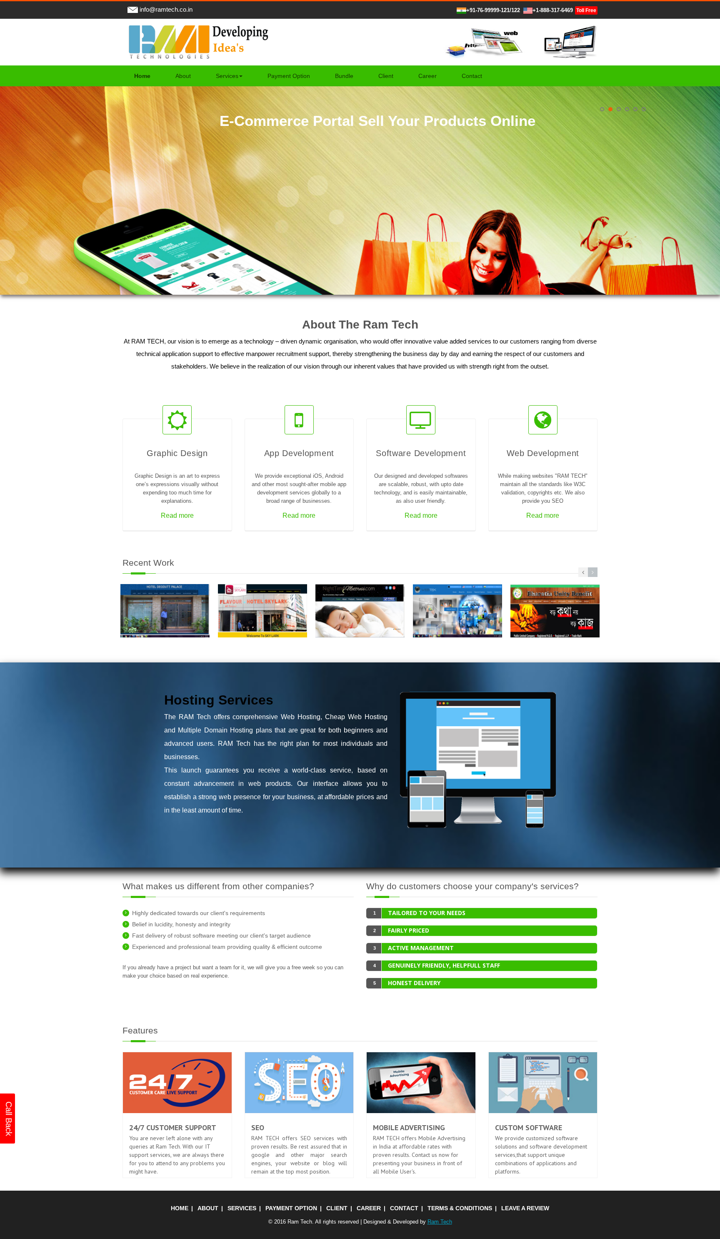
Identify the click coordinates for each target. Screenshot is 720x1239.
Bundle (344, 76)
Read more (177, 515)
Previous (5, 89)
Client (385, 76)
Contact (472, 76)
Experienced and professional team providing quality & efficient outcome (227, 946)
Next (715, 89)
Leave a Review (525, 1208)
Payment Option (289, 76)
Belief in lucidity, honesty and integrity (181, 924)
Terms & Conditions (460, 1208)
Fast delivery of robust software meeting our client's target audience (221, 935)
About (183, 76)
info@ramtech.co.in (165, 9)
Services (227, 76)
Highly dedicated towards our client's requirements (198, 913)
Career (427, 76)
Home (179, 1208)
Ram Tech (440, 1222)
